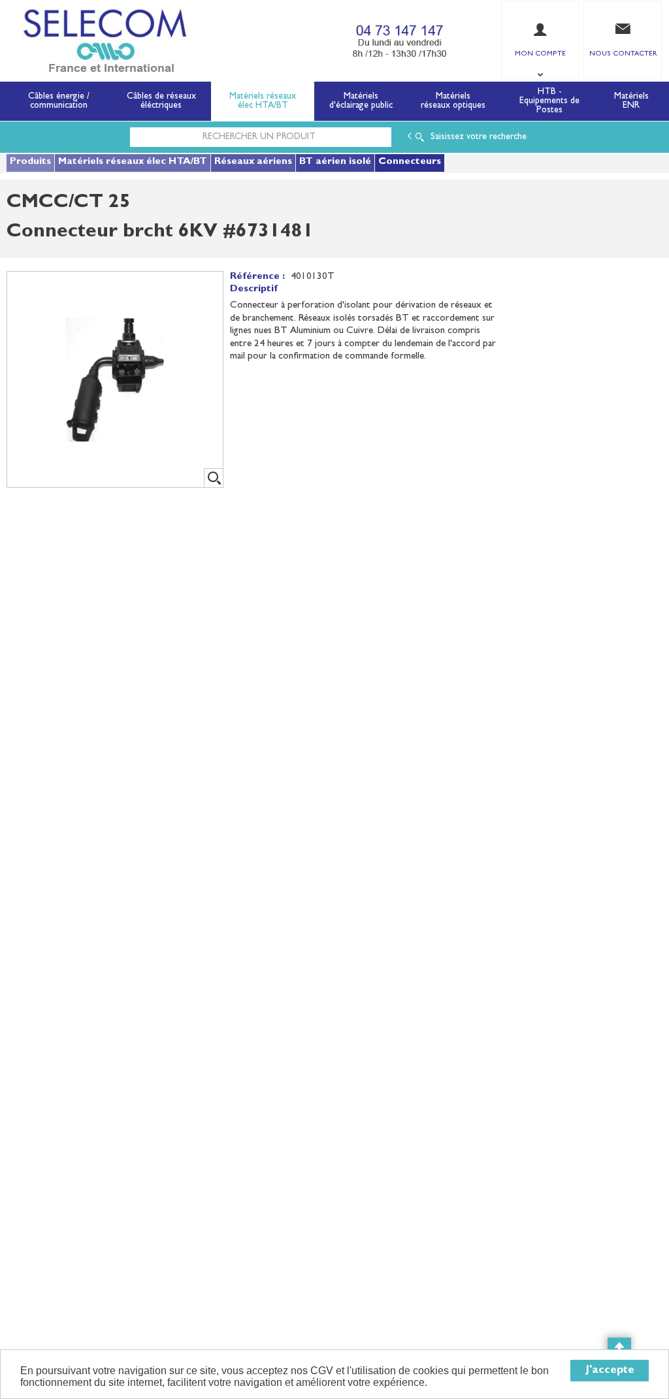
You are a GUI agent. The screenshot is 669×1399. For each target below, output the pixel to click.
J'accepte (609, 1370)
